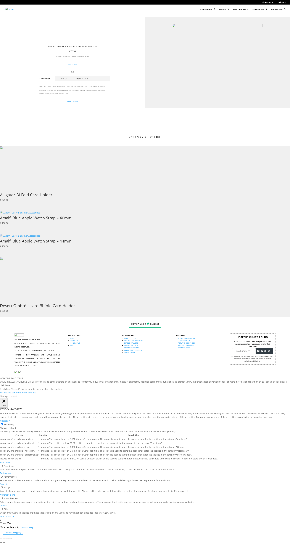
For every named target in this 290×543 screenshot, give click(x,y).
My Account (267, 2)
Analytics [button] (4, 484)
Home (72, 338)
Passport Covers (240, 9)
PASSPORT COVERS (131, 348)
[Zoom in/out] (10, 538)
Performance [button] (6, 473)
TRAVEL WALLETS (131, 345)
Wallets (222, 9)
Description (44, 78)
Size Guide (72, 101)
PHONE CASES (129, 353)
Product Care (82, 78)
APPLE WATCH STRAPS (133, 350)
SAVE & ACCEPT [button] (7, 516)
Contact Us (75, 343)
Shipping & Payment (186, 345)
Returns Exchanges (186, 343)
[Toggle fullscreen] (7, 538)
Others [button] (3, 505)
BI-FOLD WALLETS (131, 343)
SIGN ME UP (264, 351)
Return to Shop (27, 528)
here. (7, 385)
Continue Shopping (13, 533)
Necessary (9, 424)
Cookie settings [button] (28, 392)
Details (63, 78)
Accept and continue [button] (10, 392)
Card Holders (206, 9)
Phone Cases (276, 9)
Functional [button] (5, 462)
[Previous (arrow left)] (1, 542)
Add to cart (72, 64)
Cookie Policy (184, 340)
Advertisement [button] (7, 494)
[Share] (4, 538)
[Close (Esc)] (1, 538)
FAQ (71, 345)
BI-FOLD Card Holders (133, 340)
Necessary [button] (5, 420)
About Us (74, 340)
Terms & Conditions (186, 338)
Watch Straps (257, 9)
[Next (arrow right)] (4, 542)
